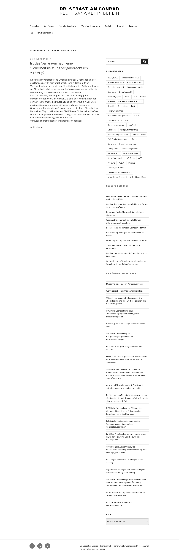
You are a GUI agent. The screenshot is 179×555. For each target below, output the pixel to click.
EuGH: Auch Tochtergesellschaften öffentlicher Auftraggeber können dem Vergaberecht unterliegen (127, 359)
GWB (136, 115)
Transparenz (113, 149)
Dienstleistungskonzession (130, 101)
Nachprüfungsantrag (129, 130)
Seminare (112, 144)
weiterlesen (36, 127)
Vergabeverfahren (131, 153)
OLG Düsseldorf (139, 134)
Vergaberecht (114, 153)
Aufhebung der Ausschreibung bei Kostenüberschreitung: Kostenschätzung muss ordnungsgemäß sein (127, 450)
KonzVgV (132, 125)
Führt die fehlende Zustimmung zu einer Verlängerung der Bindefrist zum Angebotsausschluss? (123, 424)
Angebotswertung (116, 82)
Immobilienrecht (115, 120)
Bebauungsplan (114, 97)
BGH (135, 97)
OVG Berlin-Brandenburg (118, 139)
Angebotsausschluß (130, 78)
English (120, 26)
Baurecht (112, 92)
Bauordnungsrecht (116, 87)
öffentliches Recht (138, 177)
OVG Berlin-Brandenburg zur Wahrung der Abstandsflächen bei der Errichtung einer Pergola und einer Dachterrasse (124, 411)
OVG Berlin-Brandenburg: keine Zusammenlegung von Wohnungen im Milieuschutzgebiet (122, 314)
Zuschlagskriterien (116, 167)
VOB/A (121, 163)
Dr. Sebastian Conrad (89, 8)
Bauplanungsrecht (135, 87)
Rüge (134, 139)
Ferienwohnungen (115, 111)
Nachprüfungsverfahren (118, 134)
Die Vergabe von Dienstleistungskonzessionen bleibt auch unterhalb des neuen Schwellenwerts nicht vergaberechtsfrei (127, 398)
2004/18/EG (113, 78)
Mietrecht (112, 130)
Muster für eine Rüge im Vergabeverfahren (124, 284)
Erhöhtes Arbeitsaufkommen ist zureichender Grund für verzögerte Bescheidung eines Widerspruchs (126, 437)
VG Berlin (131, 158)
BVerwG (111, 101)
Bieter (143, 97)
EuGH (133, 106)
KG (126, 120)
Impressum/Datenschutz (41, 33)
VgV (140, 158)
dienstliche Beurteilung (118, 106)
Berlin (126, 97)
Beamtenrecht (125, 92)
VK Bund (111, 163)
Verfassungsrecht (130, 149)
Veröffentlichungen (90, 26)
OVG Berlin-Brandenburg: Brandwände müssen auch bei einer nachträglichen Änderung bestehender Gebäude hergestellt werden (126, 483)
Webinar (131, 163)
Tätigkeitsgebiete (67, 26)
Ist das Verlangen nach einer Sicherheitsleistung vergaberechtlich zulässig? (59, 68)
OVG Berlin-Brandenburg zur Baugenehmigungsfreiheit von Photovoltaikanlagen (119, 337)
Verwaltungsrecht (115, 158)
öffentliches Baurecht (117, 177)
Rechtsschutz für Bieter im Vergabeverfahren (126, 228)
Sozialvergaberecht (128, 144)
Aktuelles (34, 26)
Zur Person (49, 26)
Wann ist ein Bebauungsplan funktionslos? (124, 291)
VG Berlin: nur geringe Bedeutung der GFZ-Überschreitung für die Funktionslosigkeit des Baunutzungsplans (126, 301)
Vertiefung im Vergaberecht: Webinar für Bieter (126, 240)
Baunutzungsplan (134, 82)
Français (133, 26)
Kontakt (108, 26)
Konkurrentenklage (116, 125)
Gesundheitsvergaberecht (119, 115)
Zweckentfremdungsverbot (120, 172)
